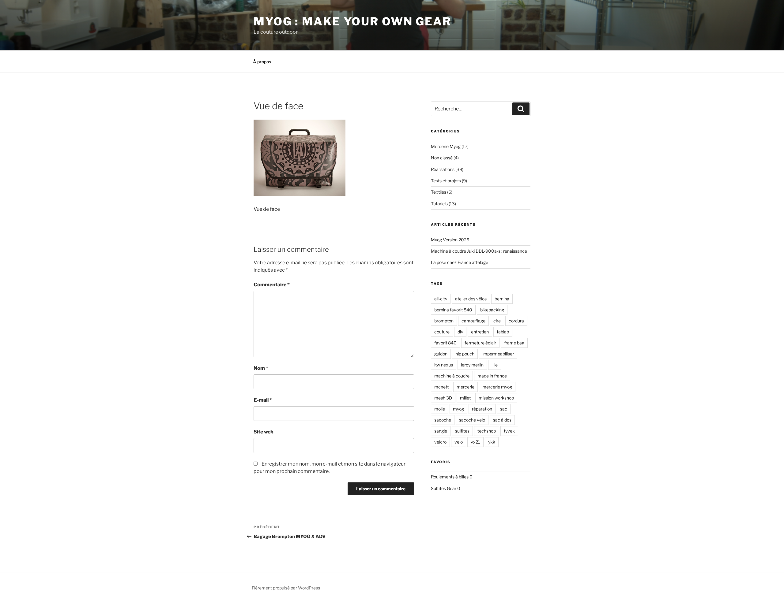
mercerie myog (497, 386)
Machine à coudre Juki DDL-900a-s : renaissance (479, 251)
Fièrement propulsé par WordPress (286, 587)
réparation (482, 408)
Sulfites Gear (443, 488)
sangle (440, 430)
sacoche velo (472, 419)
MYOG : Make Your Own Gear (352, 21)
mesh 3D (443, 397)
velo (458, 441)
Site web (263, 432)
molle (439, 408)
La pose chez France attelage (459, 262)
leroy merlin (472, 364)
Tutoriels (439, 203)
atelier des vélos (471, 298)
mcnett (441, 386)
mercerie (465, 386)
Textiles (438, 192)
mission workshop (496, 397)
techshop (486, 430)
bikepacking (492, 309)
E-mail (263, 400)
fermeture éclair (480, 342)
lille (495, 364)
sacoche (442, 419)
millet (465, 397)
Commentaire (272, 285)
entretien (480, 331)
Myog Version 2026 (450, 239)
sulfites (462, 430)
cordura (516, 320)
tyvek (509, 430)
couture (442, 331)
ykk (491, 441)
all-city (440, 298)
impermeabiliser (498, 353)
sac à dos (502, 419)
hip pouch (464, 353)
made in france (492, 375)
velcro (440, 441)
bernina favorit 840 (453, 309)
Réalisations (442, 169)
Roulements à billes (450, 476)
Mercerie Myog (446, 146)
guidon (440, 353)
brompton (444, 320)
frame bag (514, 342)
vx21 (475, 441)
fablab (503, 331)
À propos (262, 61)
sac (503, 408)
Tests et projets (446, 180)
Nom (261, 368)
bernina (502, 298)
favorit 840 (445, 342)
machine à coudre (451, 375)
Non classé (442, 157)
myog (458, 408)
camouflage (473, 320)
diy (460, 331)
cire (497, 320)
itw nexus (443, 364)
